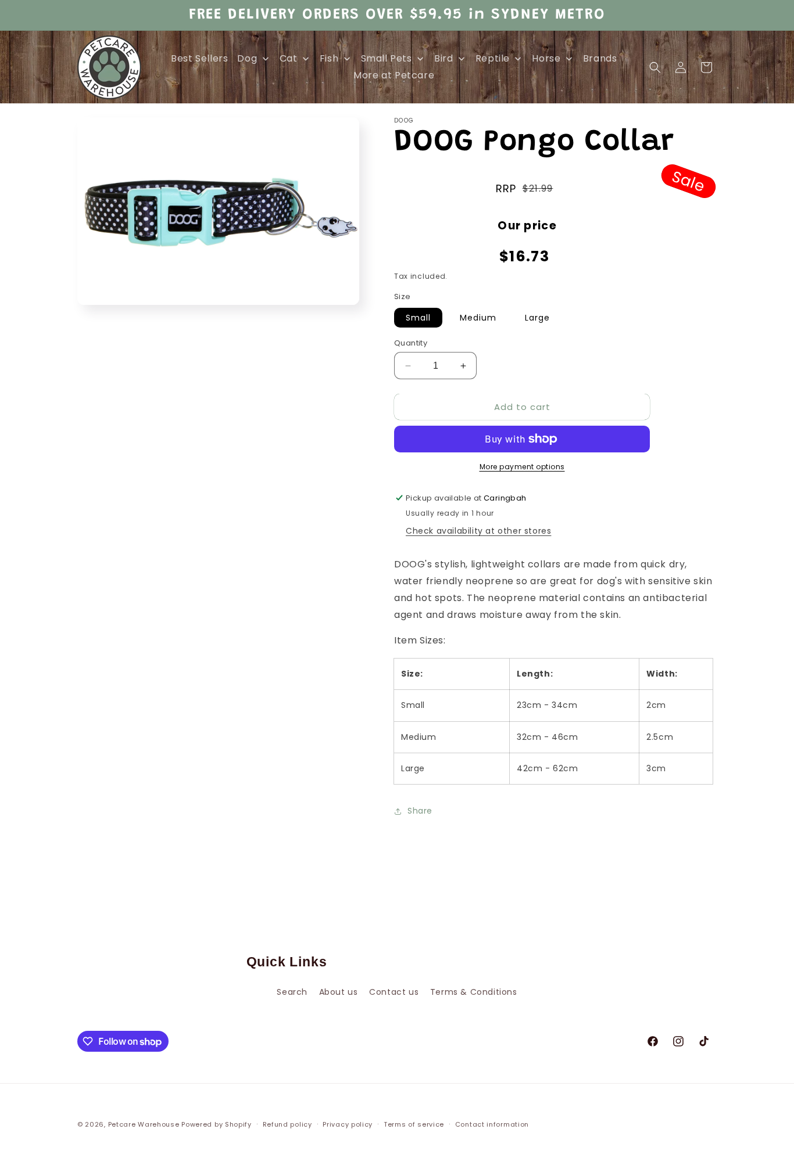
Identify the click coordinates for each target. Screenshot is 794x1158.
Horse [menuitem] (546, 58)
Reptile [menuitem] (492, 58)
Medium (478, 317)
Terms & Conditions (473, 992)
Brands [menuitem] (600, 58)
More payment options (522, 467)
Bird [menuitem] (443, 58)
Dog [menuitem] (247, 58)
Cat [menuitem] (289, 58)
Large (537, 317)
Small (418, 317)
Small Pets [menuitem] (386, 58)
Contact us (394, 992)
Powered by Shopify (216, 1124)
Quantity (410, 342)
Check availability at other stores (478, 531)
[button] (655, 67)
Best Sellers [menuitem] (199, 58)
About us (338, 992)
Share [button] (419, 811)
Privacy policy (348, 1124)
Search (292, 992)
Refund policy (287, 1124)
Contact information (492, 1124)
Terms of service (414, 1124)
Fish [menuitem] (329, 58)
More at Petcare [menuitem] (393, 75)
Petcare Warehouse (144, 1124)
